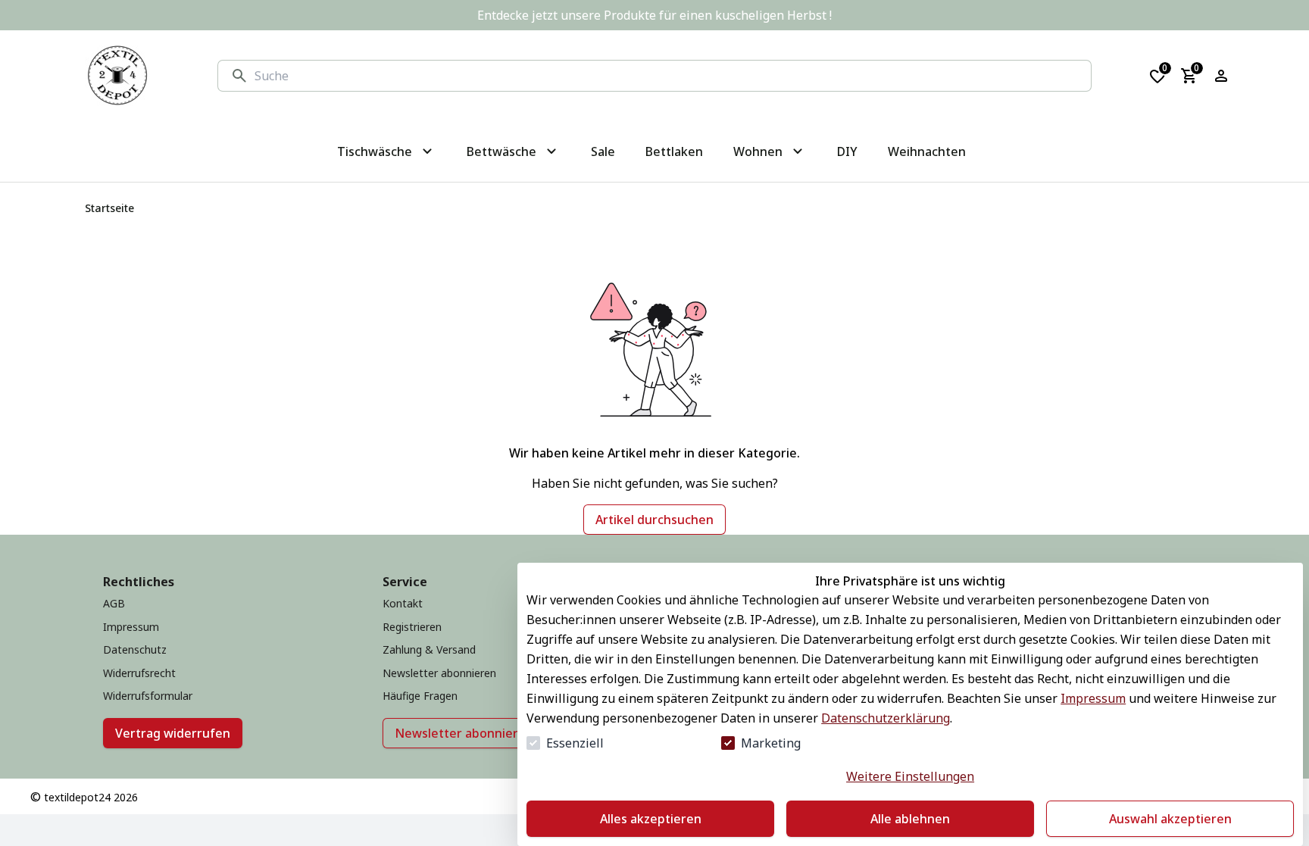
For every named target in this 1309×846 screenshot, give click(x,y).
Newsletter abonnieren (464, 733)
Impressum (1093, 698)
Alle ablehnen (910, 818)
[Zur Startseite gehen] (117, 75)
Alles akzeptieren (650, 818)
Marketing (771, 743)
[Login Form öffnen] (1221, 76)
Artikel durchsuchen (654, 519)
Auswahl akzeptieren (1170, 818)
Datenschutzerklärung (885, 718)
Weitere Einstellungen (910, 776)
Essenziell (575, 743)
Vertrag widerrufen (172, 733)
